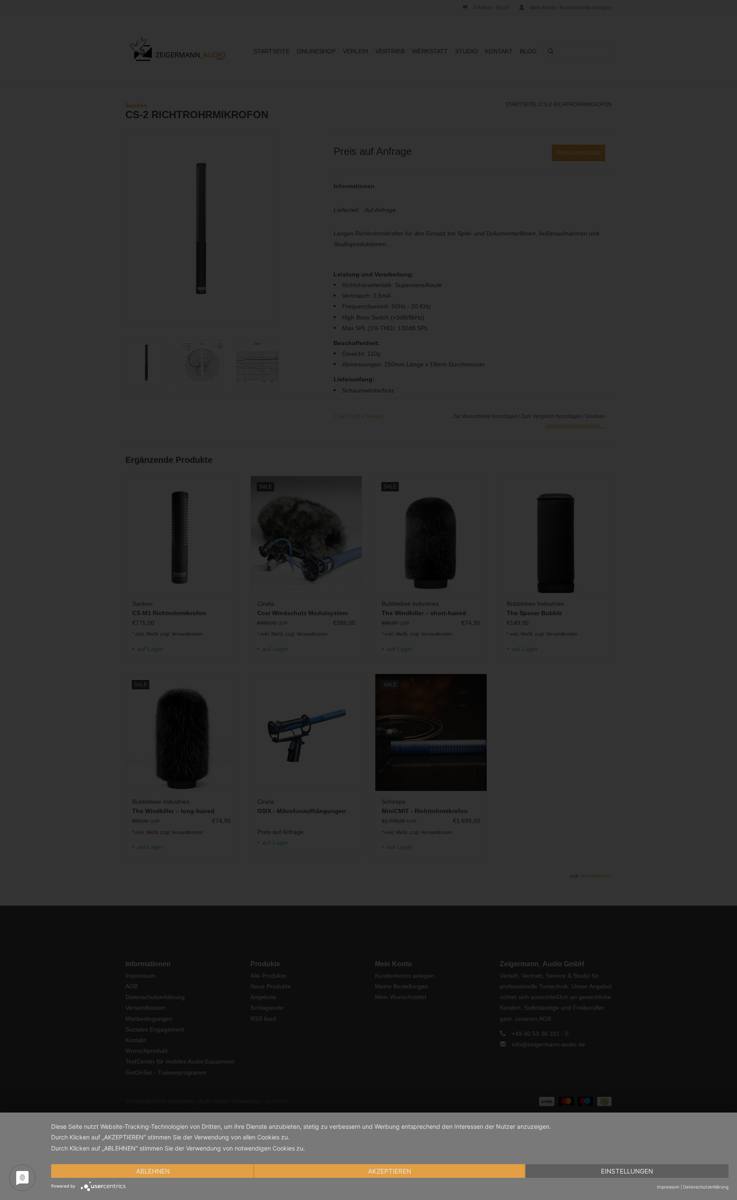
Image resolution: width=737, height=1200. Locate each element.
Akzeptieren (389, 1171)
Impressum (668, 1186)
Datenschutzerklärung (705, 1186)
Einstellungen (627, 1171)
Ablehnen (153, 1171)
